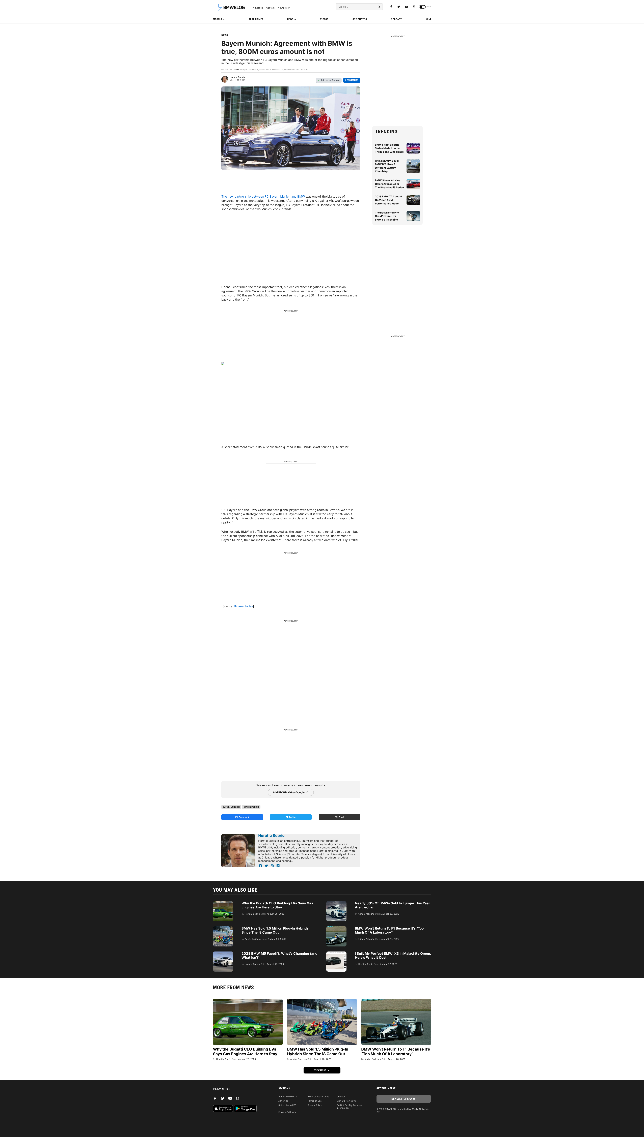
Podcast (396, 19)
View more (320, 1070)
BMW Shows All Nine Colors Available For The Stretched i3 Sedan (389, 184)
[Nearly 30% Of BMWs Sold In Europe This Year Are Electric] (336, 903)
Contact (270, 8)
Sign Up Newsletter (347, 1100)
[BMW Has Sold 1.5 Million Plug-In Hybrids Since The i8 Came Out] (223, 928)
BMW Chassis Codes (318, 1096)
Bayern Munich (251, 807)
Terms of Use (315, 1100)
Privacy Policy (315, 1105)
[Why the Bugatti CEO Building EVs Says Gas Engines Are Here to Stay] (223, 903)
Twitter (292, 817)
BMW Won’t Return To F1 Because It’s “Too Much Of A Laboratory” (389, 930)
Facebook (243, 817)
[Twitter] (398, 6)
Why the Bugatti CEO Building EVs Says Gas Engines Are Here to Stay (277, 905)
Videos (324, 19)
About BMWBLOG (287, 1096)
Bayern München (231, 807)
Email (341, 817)
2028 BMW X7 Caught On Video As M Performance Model (388, 200)
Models (217, 19)
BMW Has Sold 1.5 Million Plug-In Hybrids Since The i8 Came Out (275, 930)
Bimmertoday (243, 606)
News (290, 19)
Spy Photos (360, 19)
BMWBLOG (226, 69)
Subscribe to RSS (287, 1105)
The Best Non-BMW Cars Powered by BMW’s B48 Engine (387, 216)
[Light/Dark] (422, 7)
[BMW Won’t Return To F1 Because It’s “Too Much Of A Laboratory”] (336, 928)
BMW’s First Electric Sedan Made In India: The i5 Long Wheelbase (389, 148)
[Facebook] (391, 6)
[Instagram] (414, 6)
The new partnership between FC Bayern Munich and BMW (263, 196)
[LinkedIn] (278, 866)
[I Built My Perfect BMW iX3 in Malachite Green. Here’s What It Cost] (336, 953)
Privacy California (287, 1112)
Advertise (258, 8)
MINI (428, 19)
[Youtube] (406, 6)
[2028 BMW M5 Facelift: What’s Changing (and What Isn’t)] (223, 953)
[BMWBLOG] (240, 1089)
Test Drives (256, 19)
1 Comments (351, 80)
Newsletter (284, 8)
